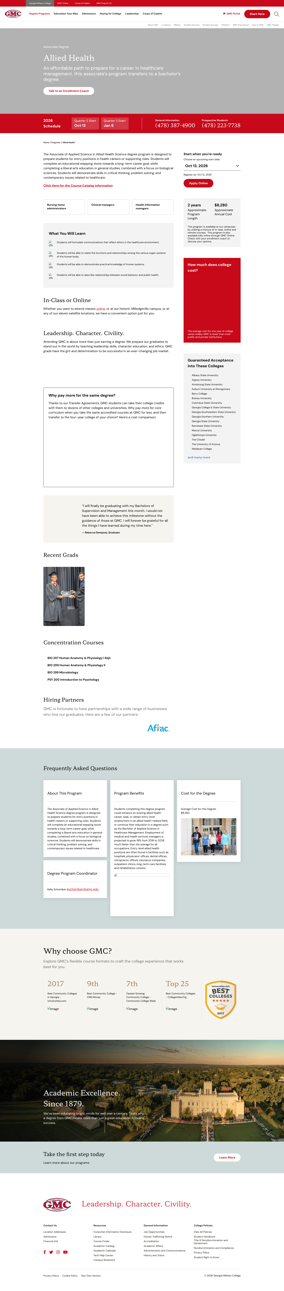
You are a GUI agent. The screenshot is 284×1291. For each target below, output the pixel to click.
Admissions (89, 13)
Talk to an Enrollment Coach (69, 91)
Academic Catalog (104, 1246)
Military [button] (177, 25)
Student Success (210, 25)
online (100, 309)
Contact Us (50, 1225)
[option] (63, 996)
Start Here (257, 14)
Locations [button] (166, 25)
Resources (100, 1225)
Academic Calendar (105, 1250)
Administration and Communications (164, 1250)
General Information (156, 1225)
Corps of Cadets (82, 3)
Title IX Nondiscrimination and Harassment (211, 1242)
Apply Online (198, 183)
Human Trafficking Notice (158, 1236)
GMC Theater (273, 25)
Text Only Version (91, 1275)
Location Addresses (54, 1231)
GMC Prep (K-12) (104, 3)
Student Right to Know (206, 1257)
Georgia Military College (40, 3)
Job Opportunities (154, 1231)
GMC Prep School (241, 25)
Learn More (227, 1158)
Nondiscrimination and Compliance (214, 1248)
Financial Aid (50, 1241)
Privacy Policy (201, 1252)
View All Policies (203, 1231)
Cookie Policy (70, 1275)
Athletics (226, 25)
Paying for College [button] (110, 13)
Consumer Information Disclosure (113, 1231)
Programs (55, 142)
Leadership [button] (132, 13)
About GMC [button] (153, 25)
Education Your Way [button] (66, 13)
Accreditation (151, 1241)
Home (46, 142)
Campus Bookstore (104, 1259)
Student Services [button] (192, 25)
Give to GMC (258, 25)
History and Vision (154, 1255)
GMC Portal (233, 13)
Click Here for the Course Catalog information (78, 186)
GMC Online (62, 3)
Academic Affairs (153, 1246)
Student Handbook (204, 1236)
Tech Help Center (103, 1255)
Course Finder (102, 1241)
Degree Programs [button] (39, 13)
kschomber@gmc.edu (83, 889)
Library (98, 1236)
